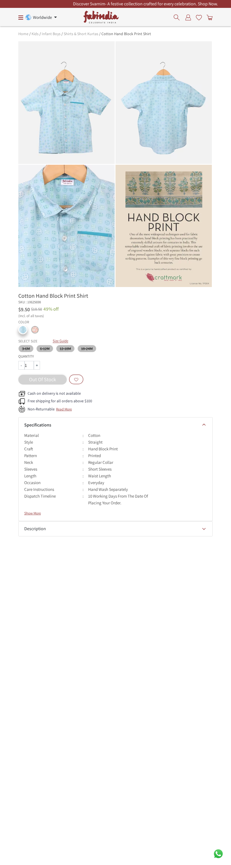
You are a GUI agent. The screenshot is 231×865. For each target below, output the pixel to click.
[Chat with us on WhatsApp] (218, 853)
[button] (22, 329)
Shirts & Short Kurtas (81, 33)
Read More (64, 409)
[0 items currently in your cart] (208, 17)
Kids (35, 33)
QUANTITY (26, 356)
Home (23, 33)
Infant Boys (51, 33)
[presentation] (178, 17)
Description (35, 529)
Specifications (37, 425)
